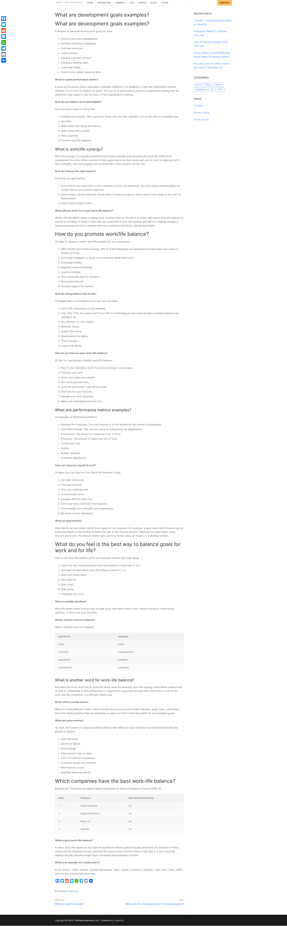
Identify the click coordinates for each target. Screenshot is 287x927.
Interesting (200, 89)
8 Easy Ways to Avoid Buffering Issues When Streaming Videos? (212, 54)
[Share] (4, 60)
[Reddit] (4, 30)
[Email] (4, 54)
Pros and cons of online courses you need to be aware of (212, 65)
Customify (119, 920)
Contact (224, 2)
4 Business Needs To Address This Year (210, 33)
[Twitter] (4, 25)
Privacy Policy (202, 112)
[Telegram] (4, 48)
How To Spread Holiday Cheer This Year (211, 44)
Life (211, 89)
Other (220, 89)
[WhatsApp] (4, 42)
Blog (208, 84)
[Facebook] (4, 19)
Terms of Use (201, 119)
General (74, 891)
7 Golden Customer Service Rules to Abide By (213, 22)
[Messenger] (4, 36)
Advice (198, 84)
